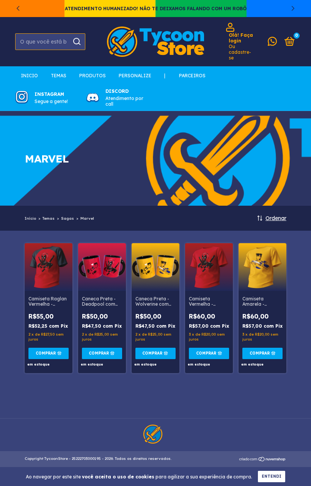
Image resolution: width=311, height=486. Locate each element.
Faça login (241, 38)
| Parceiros (185, 75)
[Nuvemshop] (262, 459)
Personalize (135, 75)
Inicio (29, 75)
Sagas (67, 218)
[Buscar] (76, 41)
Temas (58, 75)
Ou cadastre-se (240, 52)
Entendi (271, 476)
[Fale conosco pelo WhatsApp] (272, 43)
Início (30, 218)
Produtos (92, 75)
